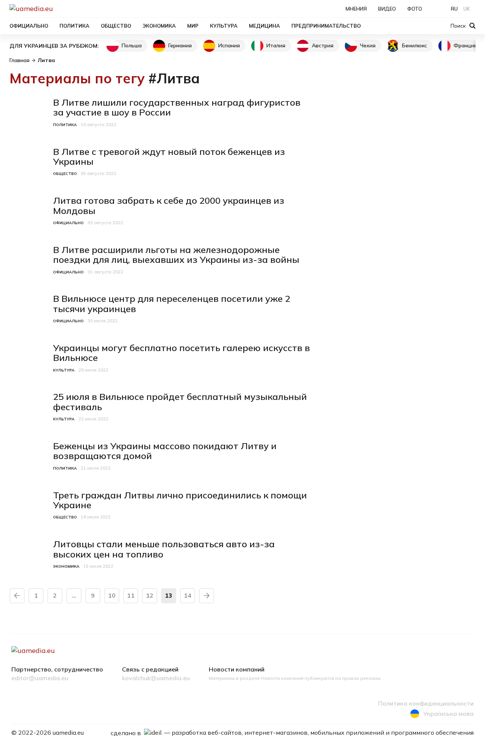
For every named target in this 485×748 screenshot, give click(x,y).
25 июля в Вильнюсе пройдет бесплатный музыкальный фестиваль (180, 401)
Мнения (356, 9)
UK (466, 9)
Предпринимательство (326, 26)
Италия (275, 45)
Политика (74, 26)
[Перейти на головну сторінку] (57, 8)
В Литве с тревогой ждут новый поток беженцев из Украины (169, 156)
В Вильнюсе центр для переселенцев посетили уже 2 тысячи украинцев (171, 303)
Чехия (367, 45)
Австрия (322, 45)
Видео (387, 9)
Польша (132, 45)
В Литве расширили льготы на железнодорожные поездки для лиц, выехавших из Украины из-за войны (176, 254)
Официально (28, 26)
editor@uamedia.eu (39, 678)
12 (149, 595)
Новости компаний (236, 669)
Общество (116, 26)
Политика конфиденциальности (426, 703)
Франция (465, 45)
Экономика (159, 26)
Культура (224, 26)
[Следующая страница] (206, 595)
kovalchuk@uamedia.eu (156, 678)
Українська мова (448, 713)
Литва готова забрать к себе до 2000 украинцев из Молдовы (168, 205)
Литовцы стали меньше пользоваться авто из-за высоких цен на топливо (164, 548)
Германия (180, 45)
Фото (414, 9)
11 (131, 595)
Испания (229, 45)
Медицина (264, 26)
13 (168, 595)
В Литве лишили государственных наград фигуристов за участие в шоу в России (176, 107)
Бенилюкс (414, 45)
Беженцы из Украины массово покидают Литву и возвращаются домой (165, 450)
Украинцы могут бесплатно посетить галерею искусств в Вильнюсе (181, 352)
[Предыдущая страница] (17, 595)
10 (112, 595)
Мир (193, 26)
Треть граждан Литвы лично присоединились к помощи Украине (180, 500)
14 (187, 595)
